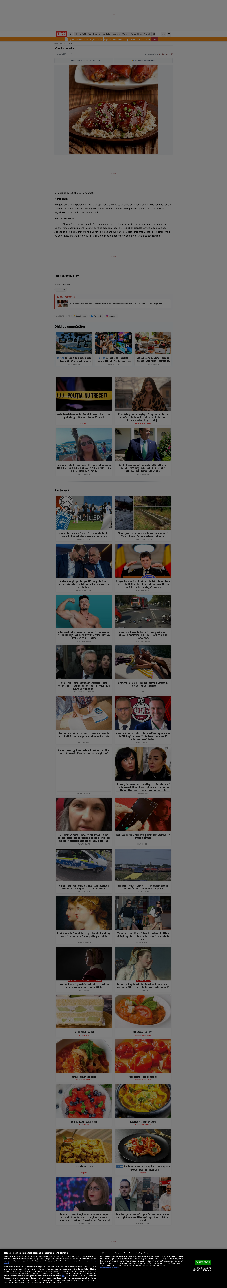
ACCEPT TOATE (203, 1262)
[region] (113, 1268)
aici (63, 1276)
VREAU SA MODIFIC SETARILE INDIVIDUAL (202, 1269)
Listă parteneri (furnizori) (109, 1267)
